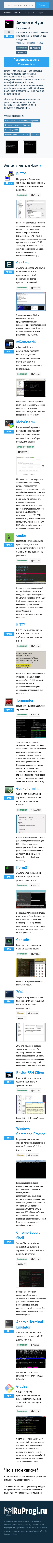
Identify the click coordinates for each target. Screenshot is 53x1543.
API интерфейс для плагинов (17, 134)
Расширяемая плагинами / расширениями (22, 120)
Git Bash (23, 1386)
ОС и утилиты (29, 12)
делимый (35, 134)
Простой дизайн (11, 130)
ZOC (19, 992)
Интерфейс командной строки (17, 125)
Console (22, 939)
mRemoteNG (26, 342)
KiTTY (20, 624)
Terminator (24, 700)
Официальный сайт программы (30, 43)
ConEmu (22, 262)
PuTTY (21, 173)
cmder (21, 535)
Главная (7, 12)
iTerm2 (21, 867)
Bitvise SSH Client (30, 1072)
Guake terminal (28, 788)
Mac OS (17, 12)
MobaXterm (25, 422)
